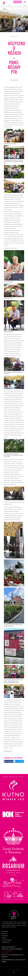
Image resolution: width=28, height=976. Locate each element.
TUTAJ (17, 519)
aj (20, 355)
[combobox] (15, 5)
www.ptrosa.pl (5, 953)
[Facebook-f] (14, 972)
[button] (25, 2)
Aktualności (14, 36)
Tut (19, 355)
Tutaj (10, 504)
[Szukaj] (24, 5)
